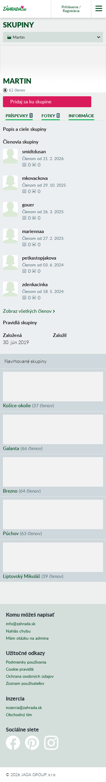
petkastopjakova (39, 258)
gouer (28, 204)
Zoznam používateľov (25, 683)
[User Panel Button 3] (98, 9)
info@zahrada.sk (20, 623)
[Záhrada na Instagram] (51, 743)
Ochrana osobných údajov (30, 676)
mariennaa (33, 231)
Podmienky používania (26, 662)
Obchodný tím (19, 714)
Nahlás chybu (18, 631)
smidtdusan (34, 151)
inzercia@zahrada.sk (24, 707)
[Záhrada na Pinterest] (32, 743)
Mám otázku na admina (27, 638)
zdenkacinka (35, 284)
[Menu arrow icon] (53, 37)
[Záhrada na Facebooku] (13, 743)
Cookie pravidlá (20, 669)
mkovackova (35, 178)
